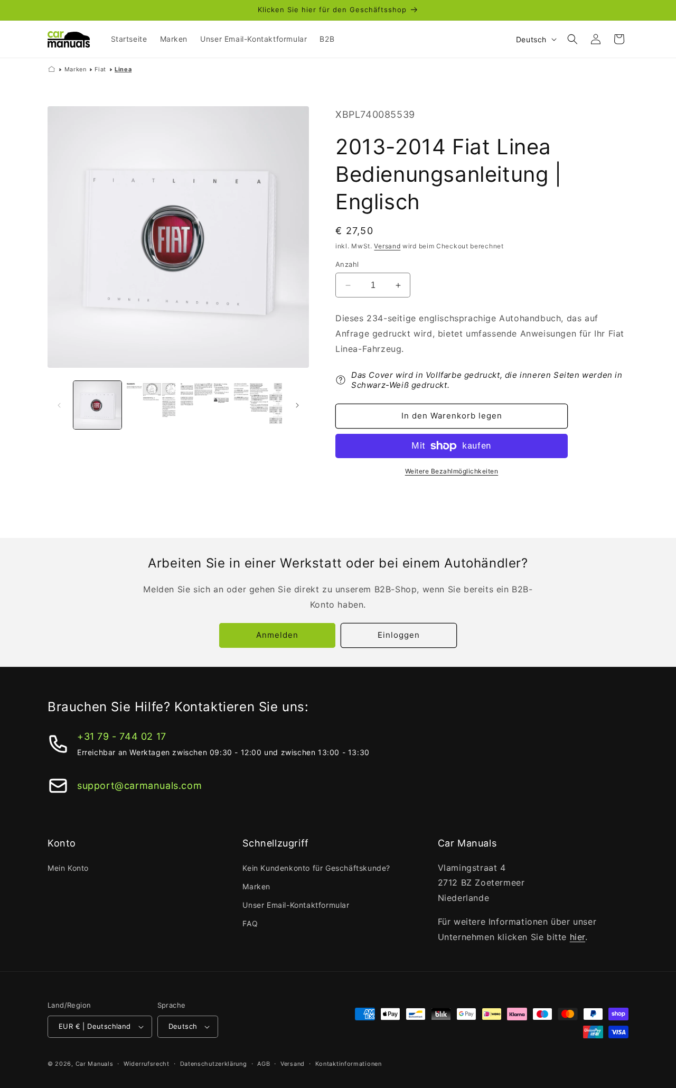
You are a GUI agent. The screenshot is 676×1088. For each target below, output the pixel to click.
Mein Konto (68, 867)
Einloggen (399, 635)
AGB (263, 1063)
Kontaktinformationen (348, 1063)
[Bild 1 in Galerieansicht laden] (97, 405)
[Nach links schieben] (59, 405)
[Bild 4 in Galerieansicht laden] (258, 405)
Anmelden (277, 635)
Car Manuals (95, 1063)
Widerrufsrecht (147, 1063)
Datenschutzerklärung (213, 1063)
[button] (572, 39)
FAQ (250, 923)
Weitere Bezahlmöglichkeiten (452, 471)
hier (577, 937)
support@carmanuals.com (139, 785)
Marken (75, 69)
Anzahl (347, 264)
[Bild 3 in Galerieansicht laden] (205, 405)
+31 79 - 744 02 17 (121, 736)
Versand (387, 246)
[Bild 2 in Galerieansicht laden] (151, 405)
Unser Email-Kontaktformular (295, 904)
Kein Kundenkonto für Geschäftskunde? (316, 867)
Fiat (100, 69)
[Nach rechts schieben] (297, 405)
